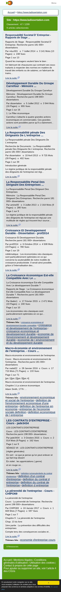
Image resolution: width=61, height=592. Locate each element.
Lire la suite (11, 78)
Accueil (8, 560)
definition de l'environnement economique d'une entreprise (28, 403)
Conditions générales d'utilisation (25, 561)
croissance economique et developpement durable (22, 333)
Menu (53, 3)
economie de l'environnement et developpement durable (30, 337)
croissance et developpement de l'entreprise (29, 327)
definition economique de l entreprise (30, 414)
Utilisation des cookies (42, 562)
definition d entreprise (35, 485)
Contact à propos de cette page (21, 565)
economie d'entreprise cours (37, 540)
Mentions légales (23, 560)
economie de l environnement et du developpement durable (30, 341)
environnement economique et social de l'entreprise (30, 399)
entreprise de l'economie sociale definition (27, 411)
